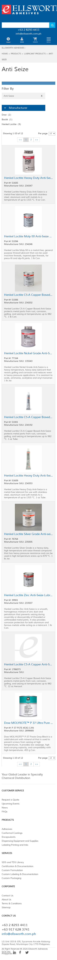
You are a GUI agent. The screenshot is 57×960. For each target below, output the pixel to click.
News (5, 807)
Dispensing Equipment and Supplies (20, 841)
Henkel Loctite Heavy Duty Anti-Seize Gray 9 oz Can (28, 178)
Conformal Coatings (12, 833)
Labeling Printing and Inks (15, 845)
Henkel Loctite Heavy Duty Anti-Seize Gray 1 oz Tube (28, 475)
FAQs (4, 811)
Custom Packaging (11, 878)
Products (16, 54)
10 (51, 133)
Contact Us (7, 895)
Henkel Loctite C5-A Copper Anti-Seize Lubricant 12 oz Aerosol (28, 664)
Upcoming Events (10, 803)
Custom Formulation (12, 870)
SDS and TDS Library (13, 862)
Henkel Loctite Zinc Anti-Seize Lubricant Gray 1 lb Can (28, 595)
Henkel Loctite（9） (12, 124)
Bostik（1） (8, 119)
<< (20, 139)
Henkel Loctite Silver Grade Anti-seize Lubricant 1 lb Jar (28, 534)
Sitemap (6, 907)
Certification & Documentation (17, 866)
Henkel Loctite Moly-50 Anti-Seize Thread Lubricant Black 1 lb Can (28, 236)
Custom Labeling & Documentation (20, 874)
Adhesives (7, 829)
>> (36, 139)
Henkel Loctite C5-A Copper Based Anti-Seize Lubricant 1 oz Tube (28, 417)
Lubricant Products (35, 54)
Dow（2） (7, 114)
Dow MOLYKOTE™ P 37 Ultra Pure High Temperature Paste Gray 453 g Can (28, 723)
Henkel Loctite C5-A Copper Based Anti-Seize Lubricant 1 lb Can (28, 295)
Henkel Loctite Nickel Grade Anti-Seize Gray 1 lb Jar (28, 353)
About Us (6, 899)
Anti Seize (23, 96)
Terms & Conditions (12, 903)
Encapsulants (9, 837)
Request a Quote (10, 799)
